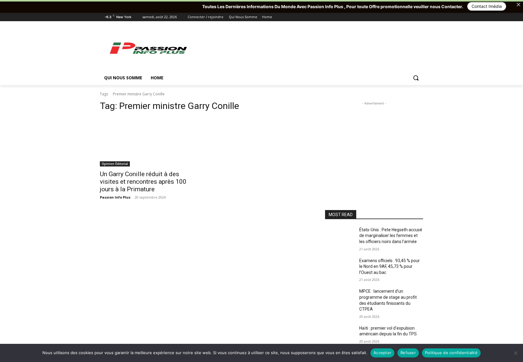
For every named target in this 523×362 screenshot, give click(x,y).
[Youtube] (419, 17)
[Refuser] (515, 353)
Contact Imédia (475, 6)
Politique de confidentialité (451, 352)
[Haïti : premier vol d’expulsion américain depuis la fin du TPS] (339, 335)
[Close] (518, 4)
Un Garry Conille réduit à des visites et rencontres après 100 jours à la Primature (143, 181)
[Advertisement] (307, 47)
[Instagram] (394, 17)
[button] (416, 78)
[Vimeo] (411, 17)
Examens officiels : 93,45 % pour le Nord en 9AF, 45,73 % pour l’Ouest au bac (389, 266)
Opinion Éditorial (115, 164)
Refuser (408, 352)
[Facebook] (386, 17)
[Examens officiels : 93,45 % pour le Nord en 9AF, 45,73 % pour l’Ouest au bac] (339, 268)
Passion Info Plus (115, 197)
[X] (403, 17)
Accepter (382, 352)
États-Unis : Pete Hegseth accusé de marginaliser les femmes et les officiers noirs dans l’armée (390, 235)
